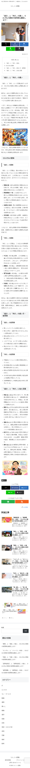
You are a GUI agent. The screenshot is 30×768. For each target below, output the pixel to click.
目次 (12, 59)
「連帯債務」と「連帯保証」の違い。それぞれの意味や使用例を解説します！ (15, 671)
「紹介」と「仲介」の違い (13, 63)
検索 (2, 627)
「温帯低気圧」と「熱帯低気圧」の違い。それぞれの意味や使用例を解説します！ (15, 665)
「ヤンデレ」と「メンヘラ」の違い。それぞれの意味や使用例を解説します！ (15, 652)
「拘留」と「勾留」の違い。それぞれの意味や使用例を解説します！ (15, 658)
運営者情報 (8, 760)
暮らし (4, 480)
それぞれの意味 (10, 65)
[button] (19, 49)
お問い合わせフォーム (15, 762)
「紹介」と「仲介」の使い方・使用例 (16, 68)
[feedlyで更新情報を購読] (8, 501)
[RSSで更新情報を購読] (22, 501)
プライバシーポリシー (22, 760)
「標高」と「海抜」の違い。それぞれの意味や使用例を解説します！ (15, 645)
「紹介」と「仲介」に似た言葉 (14, 70)
